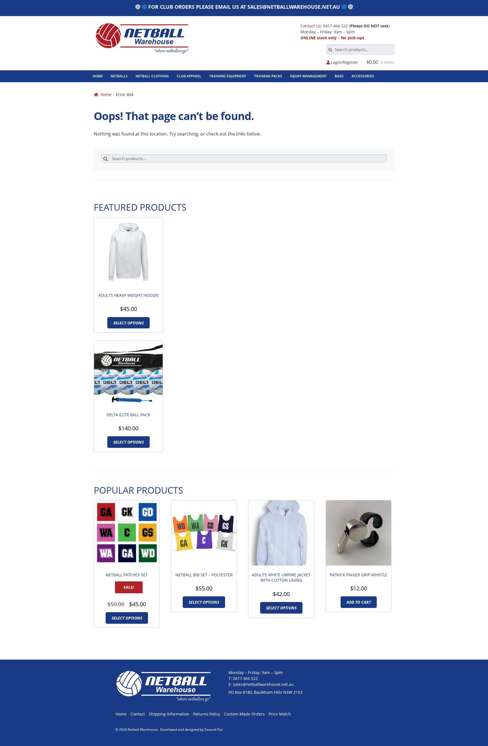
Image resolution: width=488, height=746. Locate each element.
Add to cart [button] (359, 602)
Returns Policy (206, 714)
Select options (128, 323)
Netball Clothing (152, 76)
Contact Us (310, 26)
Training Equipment (227, 76)
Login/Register (344, 62)
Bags (339, 76)
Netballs (119, 76)
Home (98, 76)
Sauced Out (213, 729)
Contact (137, 714)
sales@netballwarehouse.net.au (293, 6)
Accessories (363, 76)
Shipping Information (169, 714)
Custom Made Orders (244, 714)
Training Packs (268, 76)
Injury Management (308, 76)
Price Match (280, 714)
